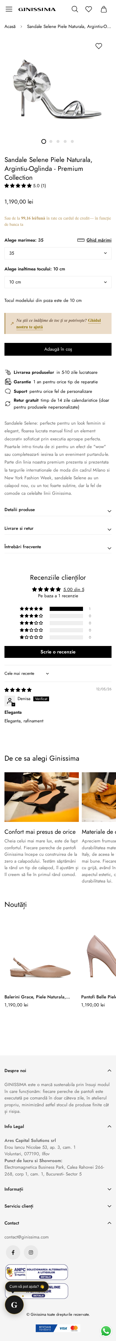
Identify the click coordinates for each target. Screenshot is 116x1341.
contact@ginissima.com (26, 1237)
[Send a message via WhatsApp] (106, 1331)
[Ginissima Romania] (37, 9)
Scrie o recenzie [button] (58, 651)
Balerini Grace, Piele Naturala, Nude (35, 997)
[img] (18, 690)
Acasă (9, 26)
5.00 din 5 (73, 589)
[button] (18, 185)
